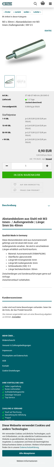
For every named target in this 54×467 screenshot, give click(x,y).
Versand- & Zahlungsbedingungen (16, 345)
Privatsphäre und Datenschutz (15, 355)
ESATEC (48, 31)
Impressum (7, 350)
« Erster (7, 12)
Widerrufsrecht (8, 340)
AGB (4, 361)
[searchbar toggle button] (35, 4)
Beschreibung (9, 205)
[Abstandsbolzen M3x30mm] (27, 52)
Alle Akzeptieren (27, 453)
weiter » (27, 12)
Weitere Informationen (27, 461)
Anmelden (16, 317)
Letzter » (37, 12)
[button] (6, 166)
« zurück (17, 12)
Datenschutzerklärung (29, 447)
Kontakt (5, 366)
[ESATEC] (6, 4)
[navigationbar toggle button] (50, 4)
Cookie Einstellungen (11, 371)
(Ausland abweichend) (33, 102)
